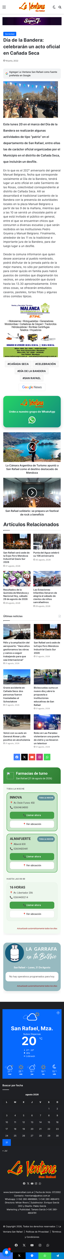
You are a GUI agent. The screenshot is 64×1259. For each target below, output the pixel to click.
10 (7, 1122)
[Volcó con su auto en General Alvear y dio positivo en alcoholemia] (16, 722)
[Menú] (4, 8)
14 (40, 1122)
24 (6, 1135)
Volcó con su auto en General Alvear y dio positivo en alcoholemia (16, 736)
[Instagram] (36, 1184)
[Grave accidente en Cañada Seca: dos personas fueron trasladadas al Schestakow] (16, 677)
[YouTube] (32, 1184)
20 (32, 1129)
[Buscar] (60, 8)
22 (49, 1129)
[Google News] (32, 387)
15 (49, 1122)
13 (32, 1122)
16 (57, 1122)
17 (7, 1129)
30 (57, 1135)
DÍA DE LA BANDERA (32, 371)
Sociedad (9, 34)
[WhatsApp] (40, 1184)
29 (49, 1135)
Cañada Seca (19, 364)
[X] (28, 1184)
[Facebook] (24, 1184)
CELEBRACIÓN (46, 364)
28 (40, 1135)
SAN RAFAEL (32, 378)
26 (23, 1135)
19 (23, 1129)
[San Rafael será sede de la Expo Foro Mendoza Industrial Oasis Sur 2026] (17, 541)
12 (23, 1122)
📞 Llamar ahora (32, 815)
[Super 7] (32, 21)
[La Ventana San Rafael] (32, 7)
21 (40, 1129)
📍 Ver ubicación (32, 824)
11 (15, 1122)
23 (57, 1129)
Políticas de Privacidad (37, 1231)
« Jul (4, 1150)
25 (15, 1135)
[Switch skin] (54, 8)
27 (32, 1135)
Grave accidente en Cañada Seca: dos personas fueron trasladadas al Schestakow (14, 694)
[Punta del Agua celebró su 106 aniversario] (47, 541)
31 (7, 1142)
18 (15, 1129)
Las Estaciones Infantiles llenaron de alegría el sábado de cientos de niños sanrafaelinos (45, 596)
